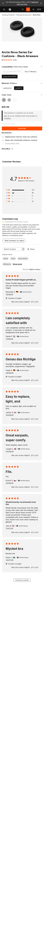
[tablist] (23, 9)
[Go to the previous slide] (3, 3)
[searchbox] (11, 249)
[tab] (23, 9)
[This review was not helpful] (36, 302)
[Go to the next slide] (41, 3)
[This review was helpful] (32, 302)
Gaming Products (8, 15)
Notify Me (22, 128)
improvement (23, 258)
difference (7, 264)
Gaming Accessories (23, 15)
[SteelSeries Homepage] (10, 9)
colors (13, 258)
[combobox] (32, 269)
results (5, 258)
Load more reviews (22, 580)
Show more (17, 264)
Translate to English (14, 298)
